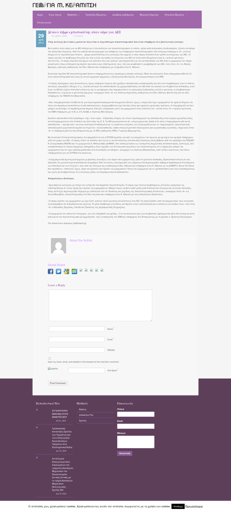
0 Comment (78, 36)
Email (110, 339)
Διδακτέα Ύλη (86, 414)
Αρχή (40, 14)
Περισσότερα (194, 506)
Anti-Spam (112, 370)
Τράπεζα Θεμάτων (95, 14)
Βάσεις (82, 409)
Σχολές (83, 420)
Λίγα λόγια (55, 14)
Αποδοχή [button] (178, 506)
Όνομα (120, 408)
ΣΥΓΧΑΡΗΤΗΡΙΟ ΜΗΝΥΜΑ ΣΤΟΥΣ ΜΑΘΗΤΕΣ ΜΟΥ (60, 413)
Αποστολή (124, 453)
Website (111, 349)
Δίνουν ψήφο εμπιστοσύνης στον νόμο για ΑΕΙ (84, 32)
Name (110, 328)
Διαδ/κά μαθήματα (123, 14)
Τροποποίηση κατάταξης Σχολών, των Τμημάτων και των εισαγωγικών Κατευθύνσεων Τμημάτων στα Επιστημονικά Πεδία (62, 438)
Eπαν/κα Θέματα (174, 14)
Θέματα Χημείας (149, 14)
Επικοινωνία (44, 22)
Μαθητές (73, 14)
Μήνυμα (121, 433)
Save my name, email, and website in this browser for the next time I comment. (83, 361)
